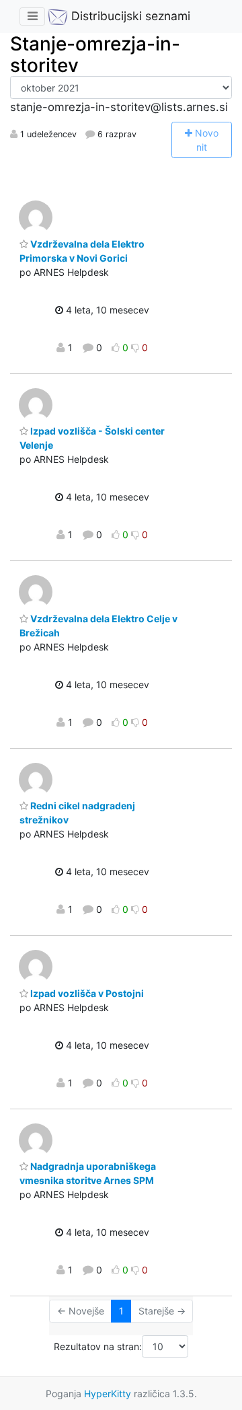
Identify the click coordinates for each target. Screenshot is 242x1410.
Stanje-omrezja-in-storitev (95, 54)
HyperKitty (107, 1393)
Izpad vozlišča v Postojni (86, 993)
